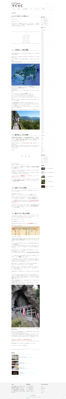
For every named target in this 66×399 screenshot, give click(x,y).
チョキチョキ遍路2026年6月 (44, 20)
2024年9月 (42, 51)
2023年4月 (42, 69)
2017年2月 (42, 107)
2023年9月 (42, 64)
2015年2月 (42, 125)
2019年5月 (42, 97)
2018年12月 (42, 100)
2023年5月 (42, 67)
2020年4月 (42, 91)
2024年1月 (42, 60)
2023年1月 (42, 72)
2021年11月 (42, 82)
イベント (42, 140)
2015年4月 (42, 122)
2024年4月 (42, 57)
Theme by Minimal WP (38, 397)
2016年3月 (42, 112)
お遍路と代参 (21, 372)
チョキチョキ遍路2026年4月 (44, 23)
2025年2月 (42, 45)
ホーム (42, 386)
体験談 (42, 143)
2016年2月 (42, 113)
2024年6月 (42, 54)
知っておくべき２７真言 (22, 357)
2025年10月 (42, 39)
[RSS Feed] (34, 395)
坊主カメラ (42, 149)
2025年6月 (42, 42)
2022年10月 (42, 73)
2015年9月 (42, 119)
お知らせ (42, 137)
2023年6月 (42, 66)
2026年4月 (42, 33)
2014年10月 (42, 131)
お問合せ (42, 392)
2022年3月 (42, 79)
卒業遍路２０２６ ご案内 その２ (49, 186)
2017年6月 (42, 106)
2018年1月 (42, 103)
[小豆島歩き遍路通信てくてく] (17, 2)
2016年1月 (42, 115)
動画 (41, 146)
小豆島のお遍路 (43, 388)
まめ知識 (13, 12)
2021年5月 (42, 88)
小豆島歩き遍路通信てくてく (29, 397)
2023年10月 (42, 63)
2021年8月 (42, 85)
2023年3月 (42, 70)
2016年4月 (42, 110)
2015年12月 (42, 116)
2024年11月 (42, 48)
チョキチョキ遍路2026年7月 (49, 168)
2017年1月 (42, 109)
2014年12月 (42, 128)
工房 (41, 152)
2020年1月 (42, 94)
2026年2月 (42, 36)
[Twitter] (31, 395)
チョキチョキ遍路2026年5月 (49, 176)
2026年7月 (42, 32)
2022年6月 (42, 76)
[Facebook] (33, 395)
